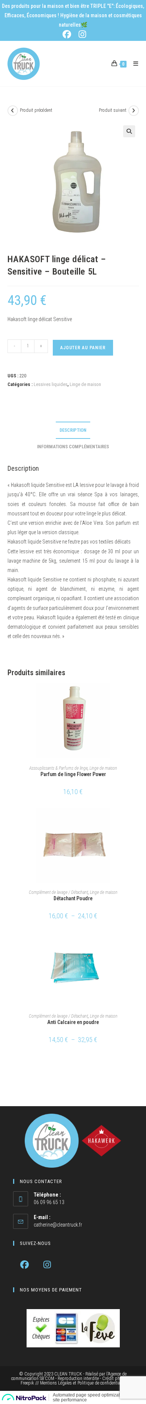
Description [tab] (73, 430)
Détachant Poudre (73, 898)
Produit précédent (36, 110)
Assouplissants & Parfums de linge (58, 768)
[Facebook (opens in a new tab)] (68, 34)
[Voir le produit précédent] (12, 110)
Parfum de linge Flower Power (73, 774)
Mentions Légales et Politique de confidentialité (83, 1383)
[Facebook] (24, 1264)
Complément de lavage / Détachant (58, 892)
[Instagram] (47, 1264)
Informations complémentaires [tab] (73, 446)
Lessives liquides (50, 384)
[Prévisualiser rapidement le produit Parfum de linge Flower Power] (136, 696)
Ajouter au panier (83, 347)
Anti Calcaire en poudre (73, 1022)
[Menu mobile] (133, 63)
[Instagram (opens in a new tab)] (81, 34)
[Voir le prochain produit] (133, 110)
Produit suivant (113, 110)
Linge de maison (85, 384)
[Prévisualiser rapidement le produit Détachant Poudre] (136, 820)
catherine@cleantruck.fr (58, 1225)
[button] (129, 131)
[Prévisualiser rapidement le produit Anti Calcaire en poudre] (136, 944)
